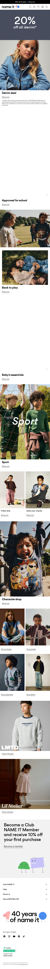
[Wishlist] (38, 6)
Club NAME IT (8, 884)
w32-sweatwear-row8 (10, 655)
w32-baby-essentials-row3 (13, 298)
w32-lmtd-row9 (7, 702)
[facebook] (4, 936)
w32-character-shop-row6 (13, 522)
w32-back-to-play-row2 (11, 211)
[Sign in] (34, 6)
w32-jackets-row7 (34, 610)
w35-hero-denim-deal (11, 11)
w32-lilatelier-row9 (9, 760)
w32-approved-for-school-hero (15, 110)
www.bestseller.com (23, 964)
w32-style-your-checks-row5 (37, 474)
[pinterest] (18, 936)
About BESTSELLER (11, 899)
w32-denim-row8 (33, 655)
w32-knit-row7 (7, 610)
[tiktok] (23, 936)
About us (6, 894)
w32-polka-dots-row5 (10, 473)
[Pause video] (47, 194)
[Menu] (46, 6)
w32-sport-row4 (8, 385)
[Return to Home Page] (10, 7)
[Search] (30, 6)
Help (5, 889)
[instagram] (9, 936)
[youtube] (14, 936)
